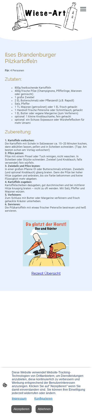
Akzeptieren (21, 409)
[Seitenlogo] (46, 16)
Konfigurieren (43, 398)
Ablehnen (44, 409)
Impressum (19, 398)
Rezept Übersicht (46, 273)
